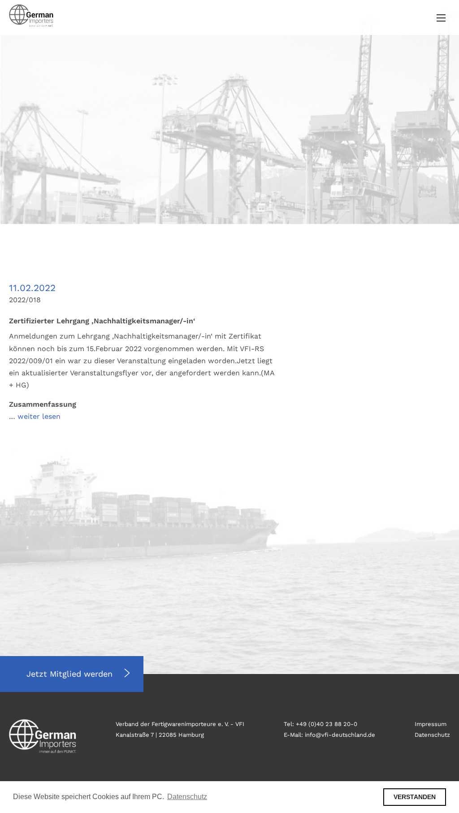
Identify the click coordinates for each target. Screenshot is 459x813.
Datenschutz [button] (187, 796)
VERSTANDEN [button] (415, 796)
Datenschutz (432, 734)
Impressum (430, 724)
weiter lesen (39, 416)
